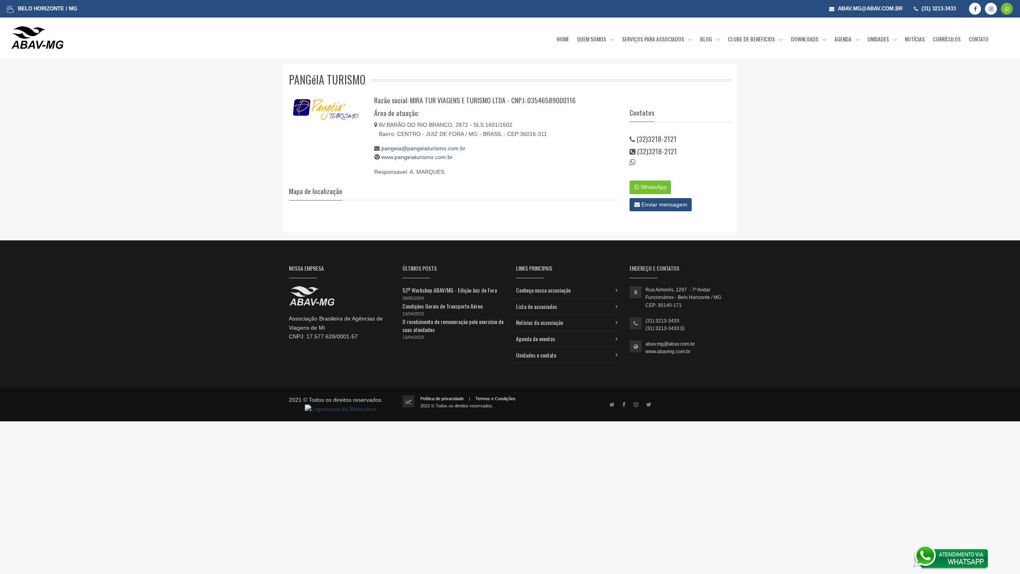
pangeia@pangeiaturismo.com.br (423, 148)
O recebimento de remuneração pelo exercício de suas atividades (453, 325)
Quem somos (592, 39)
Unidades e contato (536, 355)
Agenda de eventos (535, 338)
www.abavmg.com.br (667, 351)
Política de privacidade (442, 398)
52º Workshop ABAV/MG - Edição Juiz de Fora (449, 290)
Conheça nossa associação (543, 290)
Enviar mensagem (663, 204)
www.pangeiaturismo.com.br (417, 157)
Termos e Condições (495, 398)
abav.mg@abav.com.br (670, 344)
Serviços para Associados (653, 39)
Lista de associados (536, 306)
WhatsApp (653, 187)
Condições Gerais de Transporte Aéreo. (443, 306)
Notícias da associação (539, 322)
